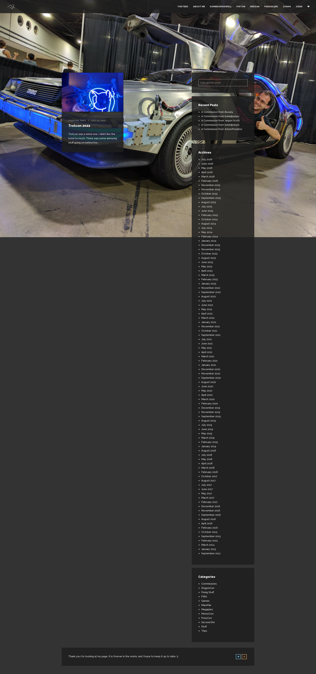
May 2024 (206, 232)
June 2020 (207, 386)
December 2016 (210, 506)
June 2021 (207, 343)
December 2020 (210, 369)
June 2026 (207, 163)
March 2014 (207, 544)
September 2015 (211, 536)
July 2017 (206, 484)
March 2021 (207, 356)
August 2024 (208, 223)
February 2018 (209, 472)
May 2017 (206, 493)
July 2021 (206, 339)
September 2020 (211, 377)
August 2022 (208, 296)
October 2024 (209, 219)
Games (205, 600)
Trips (83, 120)
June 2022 (207, 305)
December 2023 (210, 245)
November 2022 (210, 287)
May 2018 (206, 459)
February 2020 (209, 403)
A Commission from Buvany (217, 112)
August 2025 (208, 202)
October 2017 (209, 476)
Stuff (204, 626)
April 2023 (206, 270)
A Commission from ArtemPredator (221, 129)
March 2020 (208, 399)
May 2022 (206, 309)
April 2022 (206, 313)
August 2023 (208, 257)
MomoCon (207, 613)
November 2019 (210, 412)
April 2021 (206, 352)
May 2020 (206, 390)
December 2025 (210, 185)
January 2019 (208, 446)
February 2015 (209, 540)
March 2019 (207, 437)
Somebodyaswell (221, 6)
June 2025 (207, 210)
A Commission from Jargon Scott (220, 120)
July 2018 (206, 454)
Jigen (299, 6)
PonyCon (73, 120)
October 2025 (209, 193)
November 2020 (210, 373)
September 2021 (211, 335)
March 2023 (207, 275)
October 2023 (209, 253)
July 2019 (206, 424)
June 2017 (207, 489)
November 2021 (210, 326)
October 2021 (209, 330)
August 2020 (208, 382)
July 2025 (206, 206)
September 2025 (211, 198)
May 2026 (206, 168)
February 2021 (209, 360)
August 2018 (208, 450)
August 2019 (208, 420)
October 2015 (209, 532)
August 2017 (208, 480)
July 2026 (206, 159)
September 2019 (211, 416)
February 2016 (209, 527)
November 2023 (210, 249)
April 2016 (206, 523)
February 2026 (209, 180)
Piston (241, 6)
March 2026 (208, 176)
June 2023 (207, 262)
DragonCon (207, 588)
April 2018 (206, 463)
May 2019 (206, 433)
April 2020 (207, 394)
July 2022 (206, 300)
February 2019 (209, 442)
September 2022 (211, 292)
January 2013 (208, 549)
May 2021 (206, 347)
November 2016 (210, 510)
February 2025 (209, 215)
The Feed (182, 6)
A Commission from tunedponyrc (220, 116)
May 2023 (206, 266)
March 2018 (207, 467)
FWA (204, 596)
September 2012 (211, 553)
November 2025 (210, 189)
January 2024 (208, 240)
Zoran (287, 6)
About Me (199, 6)
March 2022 (207, 317)
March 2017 (207, 497)
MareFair (206, 605)
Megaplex (207, 609)
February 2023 (209, 279)
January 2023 (208, 283)
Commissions (209, 583)
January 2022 (208, 322)
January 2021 (208, 365)
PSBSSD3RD (271, 6)
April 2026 (207, 172)
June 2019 (207, 429)
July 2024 (206, 227)
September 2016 (211, 514)
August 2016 (208, 519)
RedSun (254, 6)
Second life (208, 622)
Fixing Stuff (207, 592)
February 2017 (209, 502)
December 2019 (210, 407)
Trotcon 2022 (79, 126)
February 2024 (209, 236)
